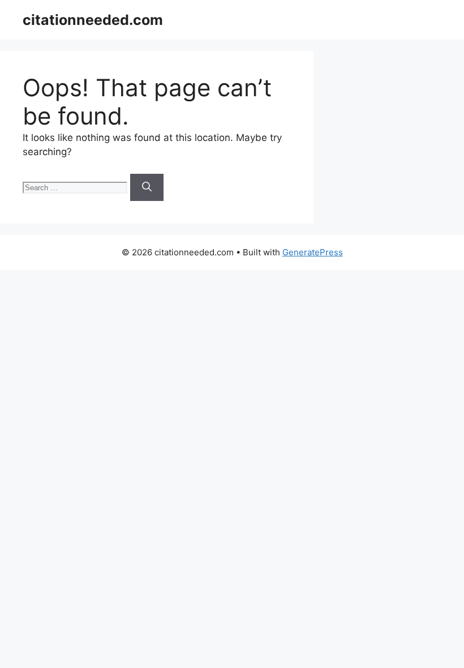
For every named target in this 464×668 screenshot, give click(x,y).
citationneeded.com (93, 19)
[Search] (147, 187)
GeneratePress (312, 252)
